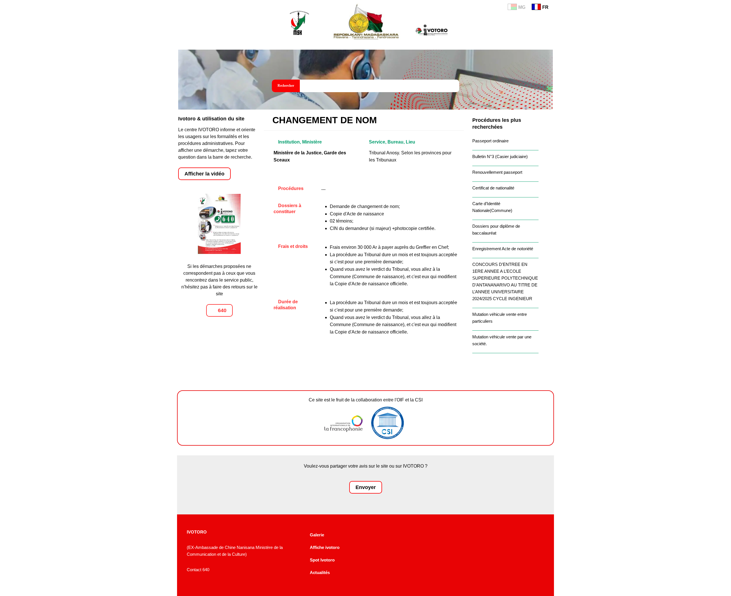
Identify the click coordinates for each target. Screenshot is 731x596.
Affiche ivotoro (325, 547)
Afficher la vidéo (204, 174)
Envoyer (366, 487)
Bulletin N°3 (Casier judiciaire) (500, 156)
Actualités (320, 572)
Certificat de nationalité (493, 187)
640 (221, 310)
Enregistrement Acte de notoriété (502, 248)
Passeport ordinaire (490, 140)
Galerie (317, 534)
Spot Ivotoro (322, 559)
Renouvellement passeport (497, 172)
